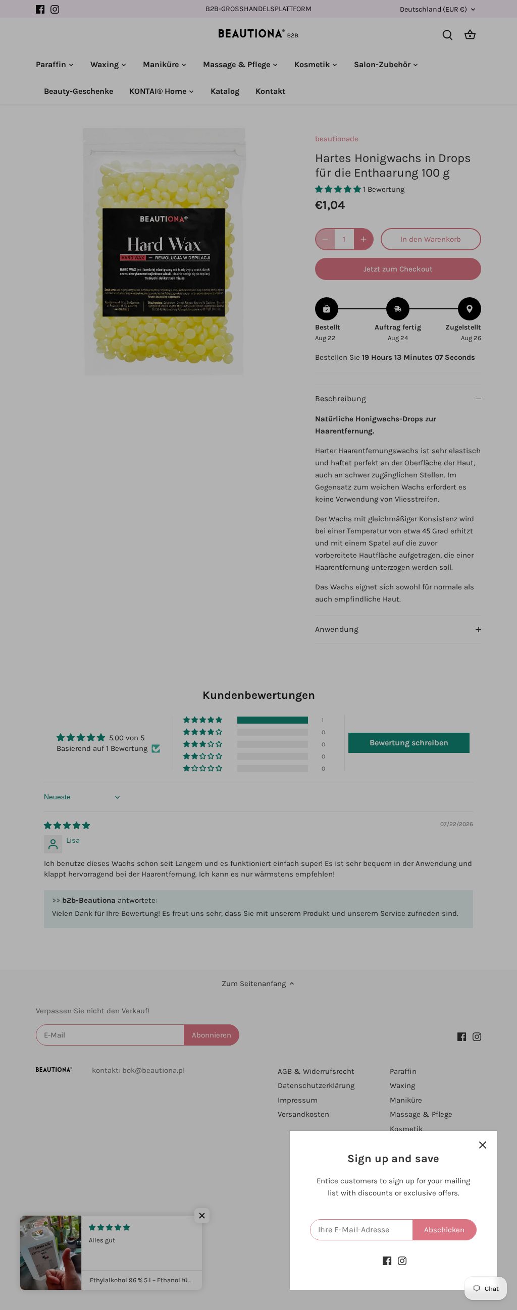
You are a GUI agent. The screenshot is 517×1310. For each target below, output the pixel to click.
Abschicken (444, 1229)
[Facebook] (387, 1261)
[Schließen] (483, 1145)
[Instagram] (402, 1261)
